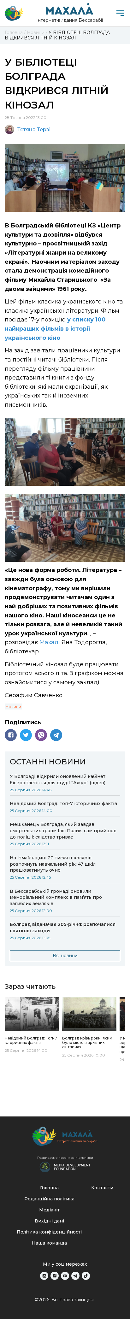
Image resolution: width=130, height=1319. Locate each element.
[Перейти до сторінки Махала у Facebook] (54, 1276)
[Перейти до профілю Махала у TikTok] (86, 1276)
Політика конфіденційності (49, 1232)
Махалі (50, 642)
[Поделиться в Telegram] (56, 735)
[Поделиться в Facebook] (11, 735)
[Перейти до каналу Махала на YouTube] (65, 1276)
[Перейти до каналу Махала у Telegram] (75, 1276)
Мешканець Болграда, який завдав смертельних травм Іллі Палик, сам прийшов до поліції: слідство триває (63, 830)
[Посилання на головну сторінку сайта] (65, 1138)
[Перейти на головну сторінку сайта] (14, 13)
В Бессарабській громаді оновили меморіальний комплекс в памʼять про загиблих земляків (56, 897)
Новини (13, 706)
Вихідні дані (49, 1221)
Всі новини (65, 955)
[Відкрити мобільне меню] (120, 13)
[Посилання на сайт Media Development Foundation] (65, 1166)
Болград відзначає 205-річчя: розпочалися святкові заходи (62, 927)
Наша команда (49, 1243)
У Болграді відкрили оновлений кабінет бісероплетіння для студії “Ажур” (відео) (57, 780)
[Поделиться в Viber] (41, 735)
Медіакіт (49, 1210)
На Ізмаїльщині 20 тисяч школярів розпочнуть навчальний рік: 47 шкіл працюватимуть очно (53, 864)
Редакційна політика (49, 1199)
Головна (49, 1188)
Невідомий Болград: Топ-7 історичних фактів (63, 803)
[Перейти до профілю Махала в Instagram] (44, 1276)
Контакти (102, 1188)
